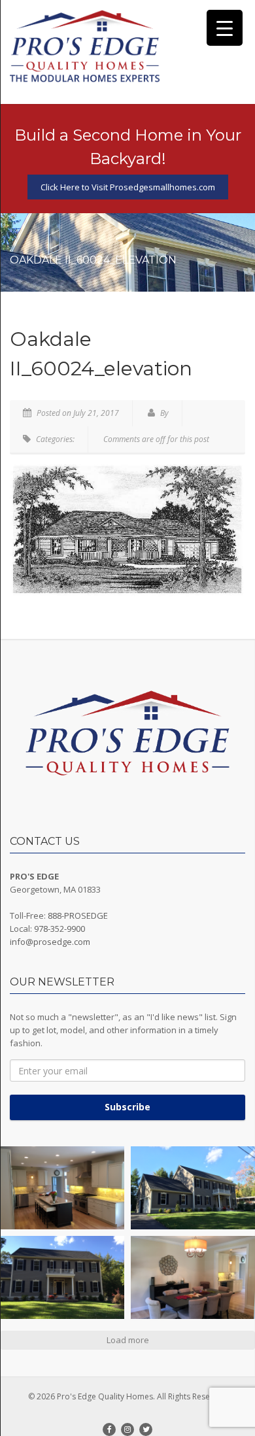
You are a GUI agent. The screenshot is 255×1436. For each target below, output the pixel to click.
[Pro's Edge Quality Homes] (85, 47)
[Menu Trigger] (225, 28)
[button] (62, 1187)
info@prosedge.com (50, 942)
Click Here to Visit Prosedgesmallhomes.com (128, 187)
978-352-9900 (59, 928)
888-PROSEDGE (78, 915)
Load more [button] (128, 1340)
